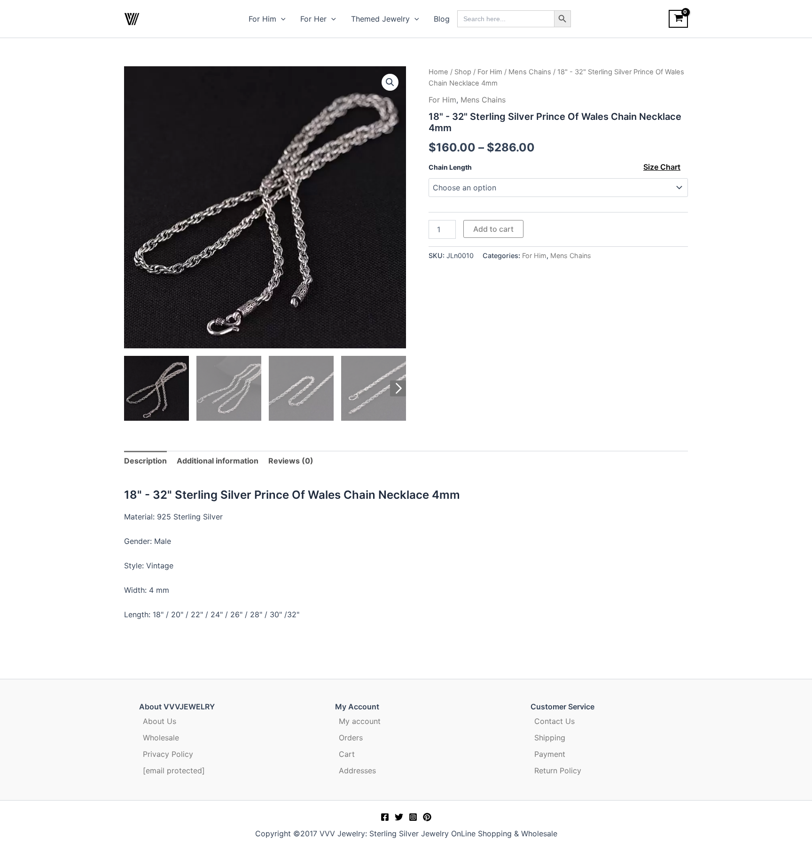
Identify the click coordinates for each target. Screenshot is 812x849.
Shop (462, 72)
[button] (281, 19)
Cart (347, 754)
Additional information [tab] (217, 460)
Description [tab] (145, 460)
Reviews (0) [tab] (290, 460)
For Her (313, 19)
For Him (262, 19)
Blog (442, 19)
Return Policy (557, 770)
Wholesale (161, 737)
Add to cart (493, 229)
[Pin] (427, 817)
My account (360, 721)
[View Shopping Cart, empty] (678, 19)
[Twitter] (399, 817)
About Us (159, 721)
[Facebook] (385, 817)
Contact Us (554, 721)
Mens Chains (529, 72)
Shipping (549, 737)
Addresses (357, 770)
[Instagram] (413, 817)
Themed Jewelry (380, 19)
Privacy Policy (168, 754)
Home (438, 72)
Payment (549, 754)
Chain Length (450, 167)
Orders (351, 737)
